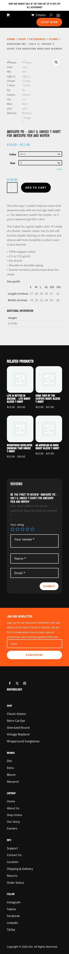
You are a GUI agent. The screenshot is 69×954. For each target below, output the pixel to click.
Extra (10, 768)
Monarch (13, 782)
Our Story (13, 822)
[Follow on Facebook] (10, 683)
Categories (37, 39)
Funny (54, 39)
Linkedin (12, 923)
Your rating (17, 524)
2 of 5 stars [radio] (17, 529)
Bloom (11, 775)
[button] (56, 62)
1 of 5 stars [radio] (12, 529)
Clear (59, 169)
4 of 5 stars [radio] (27, 529)
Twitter (11, 909)
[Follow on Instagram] (24, 683)
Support (12, 848)
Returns (12, 876)
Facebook (13, 916)
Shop (22, 39)
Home (11, 39)
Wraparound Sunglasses (23, 741)
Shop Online (14, 815)
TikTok (11, 930)
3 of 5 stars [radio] (22, 529)
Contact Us (14, 855)
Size (12, 163)
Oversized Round (18, 728)
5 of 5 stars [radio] (32, 529)
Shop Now (49, 22)
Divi (9, 761)
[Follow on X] (17, 683)
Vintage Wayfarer (18, 734)
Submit (49, 586)
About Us (13, 808)
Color (12, 154)
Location (12, 862)
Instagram (14, 902)
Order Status (15, 883)
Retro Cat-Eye (16, 721)
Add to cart (36, 187)
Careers (12, 828)
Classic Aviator (16, 714)
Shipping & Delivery (20, 869)
